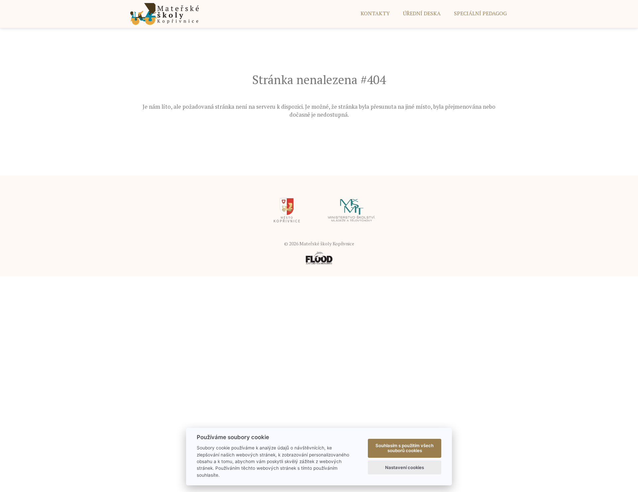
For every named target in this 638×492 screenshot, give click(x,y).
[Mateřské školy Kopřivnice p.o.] (165, 13)
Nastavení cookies (404, 467)
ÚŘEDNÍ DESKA (422, 13)
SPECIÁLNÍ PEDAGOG (480, 13)
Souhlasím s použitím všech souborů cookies (404, 448)
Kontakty (375, 13)
